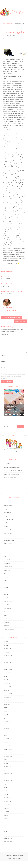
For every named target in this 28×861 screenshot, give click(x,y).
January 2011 (7, 770)
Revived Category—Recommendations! (13, 463)
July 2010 (6, 787)
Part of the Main (8, 533)
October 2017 (7, 652)
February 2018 (7, 648)
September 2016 (8, 655)
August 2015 (7, 676)
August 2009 (7, 804)
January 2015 (7, 690)
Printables (6, 598)
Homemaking (7, 563)
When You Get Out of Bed (10, 477)
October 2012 (7, 752)
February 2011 (7, 766)
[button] (21, 414)
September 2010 (8, 780)
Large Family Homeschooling (12, 408)
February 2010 (7, 801)
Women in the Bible (9, 629)
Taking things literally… (9, 284)
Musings (6, 587)
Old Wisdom (7, 591)
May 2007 (6, 815)
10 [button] (17, 414)
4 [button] (9, 414)
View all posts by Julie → (9, 310)
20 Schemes (7, 502)
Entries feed (7, 834)
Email (3, 361)
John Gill (6, 526)
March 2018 (7, 645)
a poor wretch (9, 452)
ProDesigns (17, 858)
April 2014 (6, 718)
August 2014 (7, 704)
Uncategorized (7, 618)
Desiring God (7, 512)
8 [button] (14, 414)
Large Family (15, 390)
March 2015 (7, 683)
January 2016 (7, 666)
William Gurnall (8, 543)
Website (3, 368)
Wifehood (6, 622)
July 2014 (6, 707)
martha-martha (8, 529)
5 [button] (10, 414)
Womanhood (7, 625)
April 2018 (6, 641)
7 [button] (13, 414)
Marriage (6, 577)
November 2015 (8, 669)
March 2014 (7, 721)
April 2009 (6, 811)
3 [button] (8, 414)
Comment (4, 334)
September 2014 (8, 700)
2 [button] (6, 414)
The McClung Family (9, 540)
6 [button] (12, 414)
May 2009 (6, 808)
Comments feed (8, 838)
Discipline (6, 556)
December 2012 (8, 745)
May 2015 (6, 680)
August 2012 (7, 759)
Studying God (7, 608)
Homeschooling (7, 390)
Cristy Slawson (7, 509)
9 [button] (15, 414)
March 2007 (7, 818)
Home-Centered (8, 559)
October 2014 (7, 697)
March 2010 (7, 798)
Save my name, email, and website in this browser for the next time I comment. (13, 376)
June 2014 (6, 711)
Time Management (8, 393)
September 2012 (8, 756)
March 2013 (6, 742)
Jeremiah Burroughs (9, 519)
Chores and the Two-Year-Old (12, 317)
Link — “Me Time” (20, 321)
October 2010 (7, 777)
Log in (5, 831)
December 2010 (8, 773)
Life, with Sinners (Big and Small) (12, 467)
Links (5, 573)
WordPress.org (8, 841)
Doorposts (6, 516)
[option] (14, 402)
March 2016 (7, 659)
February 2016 (7, 662)
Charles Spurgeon (8, 505)
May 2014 (6, 714)
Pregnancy (6, 594)
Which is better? (6, 276)
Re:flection (6, 536)
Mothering (6, 584)
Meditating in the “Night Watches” (13, 470)
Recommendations (8, 601)
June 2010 (6, 791)
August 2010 (7, 784)
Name (3, 355)
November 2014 (8, 693)
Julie (4, 35)
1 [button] (5, 414)
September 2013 (8, 728)
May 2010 (6, 794)
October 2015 (7, 673)
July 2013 (6, 732)
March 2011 (6, 763)
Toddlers (6, 615)
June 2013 (6, 735)
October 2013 (7, 725)
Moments (6, 29)
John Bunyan (7, 523)
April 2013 (6, 739)
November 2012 (8, 749)
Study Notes (7, 605)
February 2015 (7, 686)
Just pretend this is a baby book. (12, 291)
